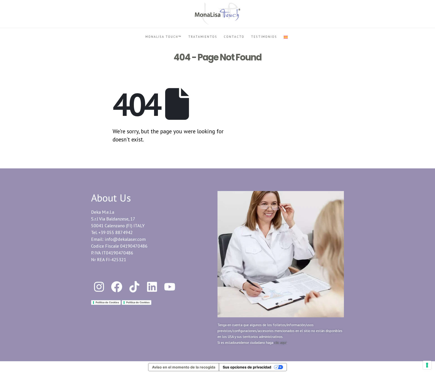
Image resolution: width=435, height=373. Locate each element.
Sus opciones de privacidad (247, 367)
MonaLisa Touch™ (163, 37)
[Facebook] (117, 287)
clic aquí (280, 342)
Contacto (234, 37)
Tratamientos (202, 37)
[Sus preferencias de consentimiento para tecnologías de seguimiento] (427, 365)
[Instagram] (99, 287)
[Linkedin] (152, 287)
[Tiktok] (134, 287)
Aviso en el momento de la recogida (183, 367)
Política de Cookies (107, 302)
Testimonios (264, 37)
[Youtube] (170, 287)
